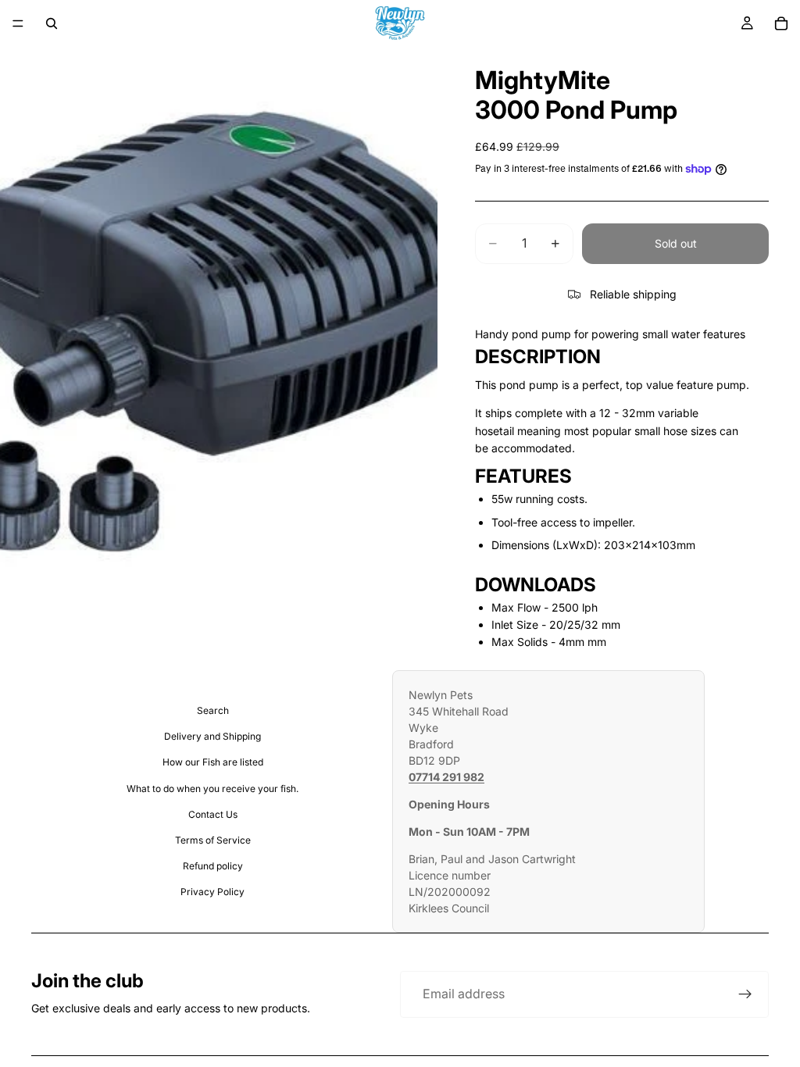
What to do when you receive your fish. (212, 788)
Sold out (676, 243)
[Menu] (18, 23)
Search (213, 710)
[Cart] (781, 23)
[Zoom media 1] (219, 320)
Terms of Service (213, 840)
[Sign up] (745, 994)
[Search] (51, 23)
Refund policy (213, 866)
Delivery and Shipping (212, 736)
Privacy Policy (212, 891)
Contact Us (213, 814)
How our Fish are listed (212, 762)
